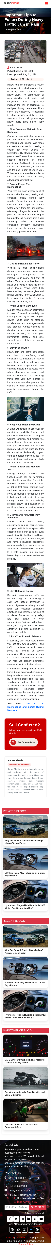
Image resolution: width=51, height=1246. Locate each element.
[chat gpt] (12, 1230)
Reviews (16, 29)
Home (8, 29)
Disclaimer (21, 1237)
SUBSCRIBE (38, 1207)
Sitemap (9, 1237)
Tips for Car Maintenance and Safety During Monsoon (25, 707)
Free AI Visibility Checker (23, 1195)
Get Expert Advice (26, 742)
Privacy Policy (25, 1244)
